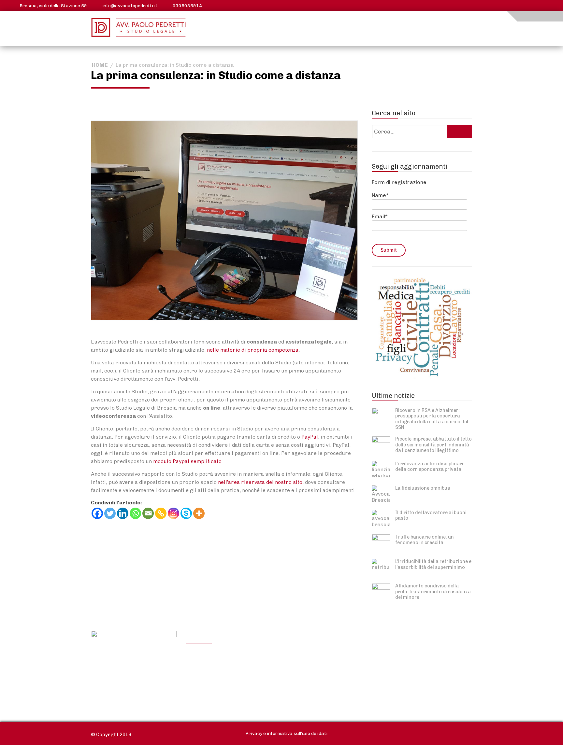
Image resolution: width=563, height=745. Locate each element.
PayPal (309, 437)
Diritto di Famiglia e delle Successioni (310, 685)
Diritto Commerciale (305, 671)
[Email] (148, 513)
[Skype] (186, 513)
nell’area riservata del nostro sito (260, 482)
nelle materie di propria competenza (252, 350)
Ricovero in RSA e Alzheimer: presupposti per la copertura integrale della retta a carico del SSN (431, 418)
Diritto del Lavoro (212, 671)
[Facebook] (97, 513)
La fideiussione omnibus (422, 488)
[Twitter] (110, 513)
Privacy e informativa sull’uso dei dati (286, 733)
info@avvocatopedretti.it (129, 5)
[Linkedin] (122, 513)
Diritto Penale (386, 663)
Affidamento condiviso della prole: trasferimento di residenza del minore (433, 591)
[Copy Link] (160, 513)
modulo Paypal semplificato (187, 461)
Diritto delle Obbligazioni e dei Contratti (223, 658)
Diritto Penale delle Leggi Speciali (400, 677)
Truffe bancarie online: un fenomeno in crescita (424, 539)
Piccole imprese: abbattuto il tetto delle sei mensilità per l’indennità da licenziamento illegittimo (433, 444)
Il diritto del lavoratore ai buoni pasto (431, 515)
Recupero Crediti (390, 654)
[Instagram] (173, 513)
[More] (199, 513)
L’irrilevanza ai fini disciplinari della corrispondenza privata (429, 466)
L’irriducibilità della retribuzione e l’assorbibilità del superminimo (433, 564)
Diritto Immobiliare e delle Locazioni (312, 658)
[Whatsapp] (135, 513)
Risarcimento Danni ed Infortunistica (219, 685)
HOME (100, 65)
